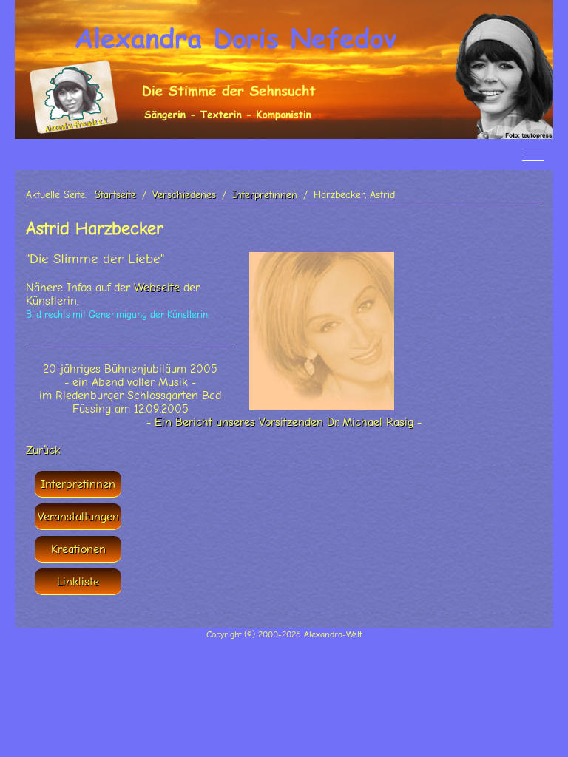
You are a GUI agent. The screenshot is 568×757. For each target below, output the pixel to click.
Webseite (157, 287)
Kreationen (78, 549)
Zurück (43, 450)
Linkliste (78, 581)
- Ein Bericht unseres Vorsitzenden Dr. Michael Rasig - (284, 422)
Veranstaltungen (78, 516)
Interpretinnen (78, 484)
